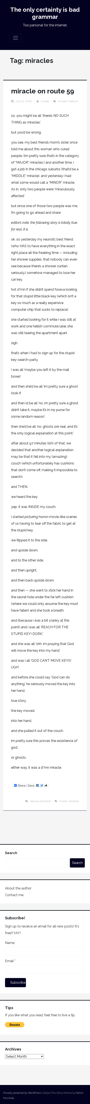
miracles (74, 801)
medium (73, 101)
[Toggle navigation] (15, 38)
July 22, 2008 (24, 101)
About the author (18, 888)
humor (63, 801)
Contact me (14, 895)
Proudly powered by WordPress (22, 1092)
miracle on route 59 (42, 91)
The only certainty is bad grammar (45, 13)
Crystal (45, 101)
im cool (62, 101)
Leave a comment (40, 801)
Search (11, 853)
